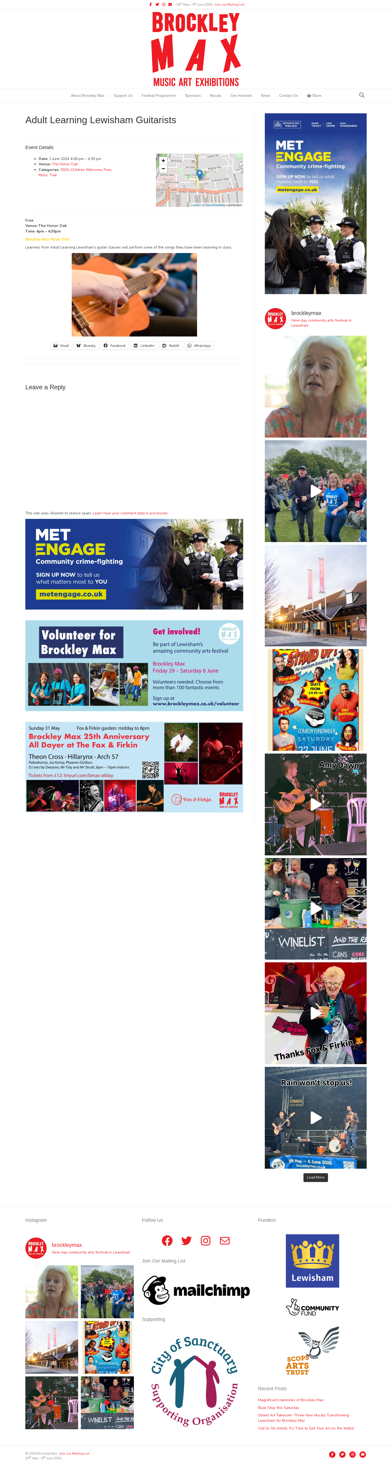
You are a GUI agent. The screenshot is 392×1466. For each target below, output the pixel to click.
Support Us (123, 95)
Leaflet (195, 205)
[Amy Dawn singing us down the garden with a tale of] (316, 804)
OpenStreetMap (215, 205)
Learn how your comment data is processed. (130, 513)
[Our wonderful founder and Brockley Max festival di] (316, 387)
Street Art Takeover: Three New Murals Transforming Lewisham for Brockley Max (303, 1418)
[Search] (362, 95)
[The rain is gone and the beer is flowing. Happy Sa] (316, 1013)
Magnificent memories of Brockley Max (291, 1400)
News (265, 95)
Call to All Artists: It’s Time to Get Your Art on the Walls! (306, 1428)
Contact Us (288, 95)
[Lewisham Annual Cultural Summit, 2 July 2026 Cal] (316, 596)
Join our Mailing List (230, 4)
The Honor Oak (65, 164)
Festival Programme (159, 95)
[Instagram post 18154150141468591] (316, 909)
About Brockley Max (88, 95)
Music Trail (48, 175)
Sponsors (193, 95)
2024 (64, 169)
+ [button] (163, 160)
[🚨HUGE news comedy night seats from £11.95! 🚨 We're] (316, 700)
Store (316, 95)
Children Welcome (86, 169)
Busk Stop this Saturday (278, 1407)
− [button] (163, 168)
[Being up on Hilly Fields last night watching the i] (316, 491)
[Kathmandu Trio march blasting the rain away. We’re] (316, 1118)
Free (107, 169)
